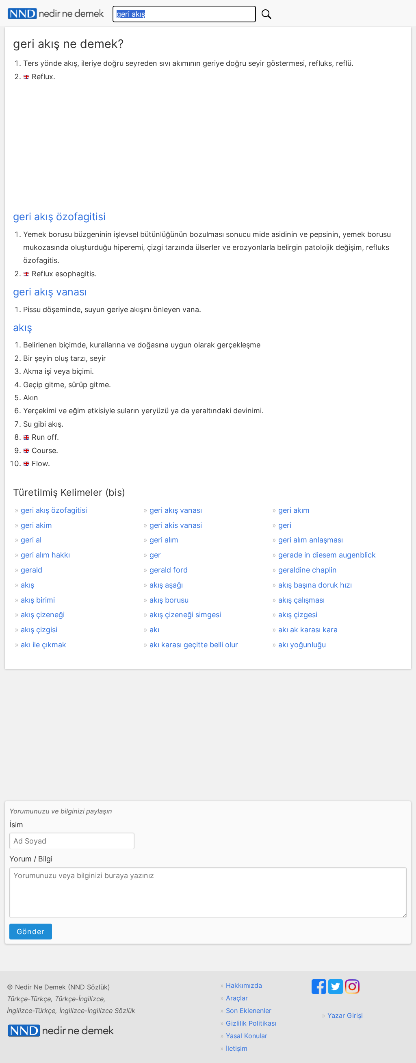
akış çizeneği (43, 614)
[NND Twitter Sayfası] (336, 991)
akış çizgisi (39, 629)
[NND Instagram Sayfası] (352, 991)
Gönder (31, 931)
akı (154, 629)
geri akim (36, 525)
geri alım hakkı (45, 555)
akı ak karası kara (308, 629)
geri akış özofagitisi (59, 216)
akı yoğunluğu (302, 644)
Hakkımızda (244, 985)
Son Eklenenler (248, 1011)
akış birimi (38, 600)
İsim (16, 824)
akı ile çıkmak (43, 644)
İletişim (236, 1048)
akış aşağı (166, 585)
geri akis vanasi (176, 525)
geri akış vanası (50, 292)
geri (284, 525)
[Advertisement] (208, 144)
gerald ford (169, 570)
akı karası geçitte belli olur (194, 644)
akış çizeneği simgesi (185, 614)
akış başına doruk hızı (315, 585)
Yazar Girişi (345, 1015)
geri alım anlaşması (310, 540)
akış (22, 327)
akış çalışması (301, 600)
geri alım (164, 540)
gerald (31, 570)
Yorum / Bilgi (30, 859)
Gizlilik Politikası (251, 1023)
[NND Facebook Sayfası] (320, 991)
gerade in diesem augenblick (327, 555)
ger (155, 555)
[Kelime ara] (266, 14)
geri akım (294, 510)
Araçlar (237, 998)
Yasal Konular (246, 1036)
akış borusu (169, 600)
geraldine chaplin (307, 570)
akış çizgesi (297, 614)
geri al (31, 540)
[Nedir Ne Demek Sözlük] (55, 13)
